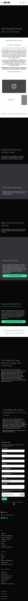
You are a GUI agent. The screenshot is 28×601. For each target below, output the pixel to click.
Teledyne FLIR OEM (5, 539)
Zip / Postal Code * (6, 473)
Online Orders (4, 579)
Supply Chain (4, 562)
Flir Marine (3, 541)
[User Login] (19, 3)
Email (3, 458)
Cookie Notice (4, 593)
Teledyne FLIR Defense (6, 537)
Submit (4, 498)
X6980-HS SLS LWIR (15, 425)
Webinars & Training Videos (7, 583)
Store (2, 558)
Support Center (4, 574)
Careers (3, 556)
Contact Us (3, 572)
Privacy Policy (4, 591)
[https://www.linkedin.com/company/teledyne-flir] (2, 518)
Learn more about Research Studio (15, 321)
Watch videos (10, 71)
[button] (14, 86)
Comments (4, 483)
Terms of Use (4, 598)
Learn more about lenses (17, 275)
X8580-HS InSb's (5, 373)
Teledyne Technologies (6, 535)
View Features (17, 71)
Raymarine (3, 545)
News (2, 554)
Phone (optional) (6, 468)
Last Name (4, 453)
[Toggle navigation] (2, 2)
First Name (4, 448)
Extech (2, 543)
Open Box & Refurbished (7, 560)
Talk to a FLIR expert (7, 430)
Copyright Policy (4, 596)
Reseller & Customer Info (7, 564)
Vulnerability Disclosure (6, 576)
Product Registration (5, 577)
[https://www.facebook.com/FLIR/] (4, 518)
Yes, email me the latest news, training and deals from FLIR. (13, 490)
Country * (4, 478)
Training (3, 581)
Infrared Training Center (6, 547)
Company (4, 463)
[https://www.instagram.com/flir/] (7, 518)
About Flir (3, 533)
